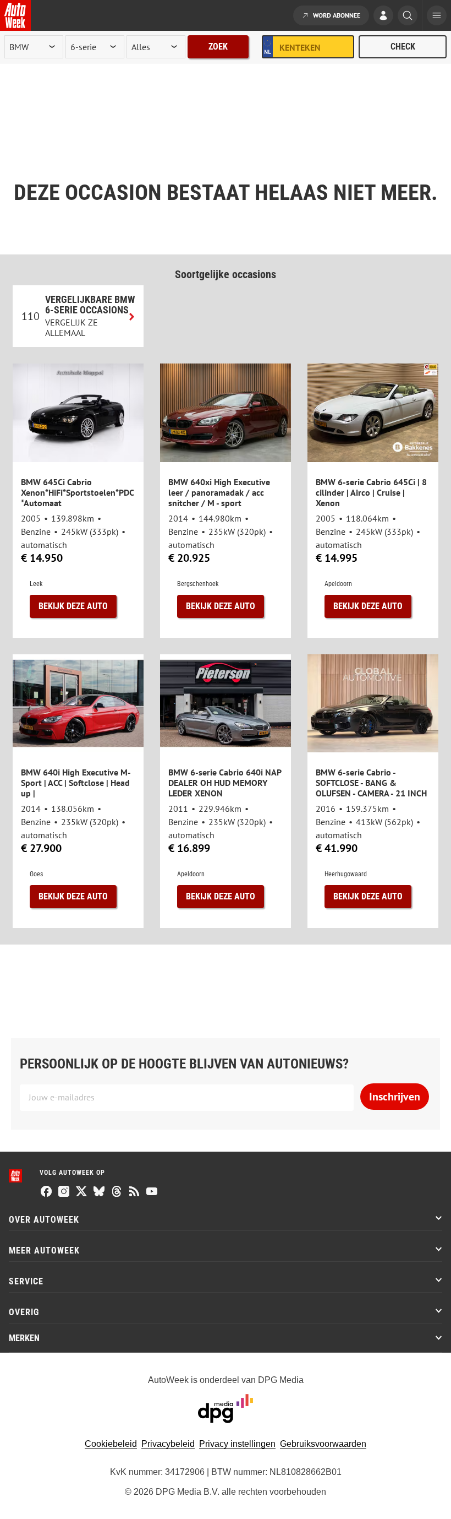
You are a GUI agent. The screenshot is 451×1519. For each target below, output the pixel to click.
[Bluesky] (99, 1192)
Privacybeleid (168, 1444)
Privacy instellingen (237, 1444)
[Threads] (116, 1192)
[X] (81, 1192)
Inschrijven (394, 1096)
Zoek (218, 46)
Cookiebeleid (111, 1444)
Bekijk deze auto (73, 606)
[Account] (383, 16)
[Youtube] (151, 1192)
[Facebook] (46, 1192)
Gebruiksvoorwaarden (323, 1444)
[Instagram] (63, 1192)
